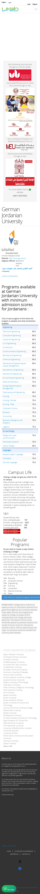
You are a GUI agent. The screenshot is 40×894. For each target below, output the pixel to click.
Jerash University (9, 697)
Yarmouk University (10, 741)
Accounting (7, 416)
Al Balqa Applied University (14, 662)
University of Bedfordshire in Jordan (17, 728)
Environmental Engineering (13, 378)
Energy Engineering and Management (12, 387)
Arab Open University (11, 685)
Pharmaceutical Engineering (14, 392)
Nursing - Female (9, 400)
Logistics (6, 427)
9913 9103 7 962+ (20, 196)
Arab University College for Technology (18, 687)
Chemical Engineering (11, 359)
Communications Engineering (14, 351)
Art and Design (8, 431)
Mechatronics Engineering (13, 370)
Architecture (8, 347)
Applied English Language (13, 454)
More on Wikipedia (10, 276)
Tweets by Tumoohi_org (9, 846)
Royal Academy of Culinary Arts (15, 720)
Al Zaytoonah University (12, 667)
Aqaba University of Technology (15, 682)
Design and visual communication (9, 436)
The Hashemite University (13, 725)
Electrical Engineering (11, 331)
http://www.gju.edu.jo (17, 258)
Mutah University (10, 713)
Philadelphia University (12, 715)
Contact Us (26, 854)
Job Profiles (14, 854)
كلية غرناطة (7, 746)
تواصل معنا (10, 889)
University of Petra (10, 733)
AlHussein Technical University (15, 669)
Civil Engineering (9, 343)
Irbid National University (12, 690)
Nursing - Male (8, 404)
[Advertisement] (20, 35)
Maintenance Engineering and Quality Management (14, 364)
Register (35, 4)
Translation (7, 458)
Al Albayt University (10, 659)
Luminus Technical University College (17, 708)
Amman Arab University (12, 675)
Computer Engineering (12, 335)
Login (29, 4)
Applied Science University (14, 680)
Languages (7, 450)
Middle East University (12, 710)
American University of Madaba (15, 672)
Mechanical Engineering (12, 374)
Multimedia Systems (11, 442)
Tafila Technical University (13, 723)
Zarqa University (9, 743)
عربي (9, 2)
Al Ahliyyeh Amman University (15, 657)
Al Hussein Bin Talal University (15, 664)
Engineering (7, 327)
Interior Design (8, 446)
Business (6, 412)
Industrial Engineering (11, 339)
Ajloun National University (13, 654)
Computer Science (10, 408)
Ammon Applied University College (17, 677)
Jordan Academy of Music (13, 700)
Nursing (6, 396)
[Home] (10, 9)
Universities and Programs (23, 851)
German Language (10, 462)
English (4, 2)
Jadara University (9, 695)
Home (9, 851)
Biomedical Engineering (12, 355)
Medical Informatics (10, 382)
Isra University (8, 692)
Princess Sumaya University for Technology (20, 718)
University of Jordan (11, 730)
